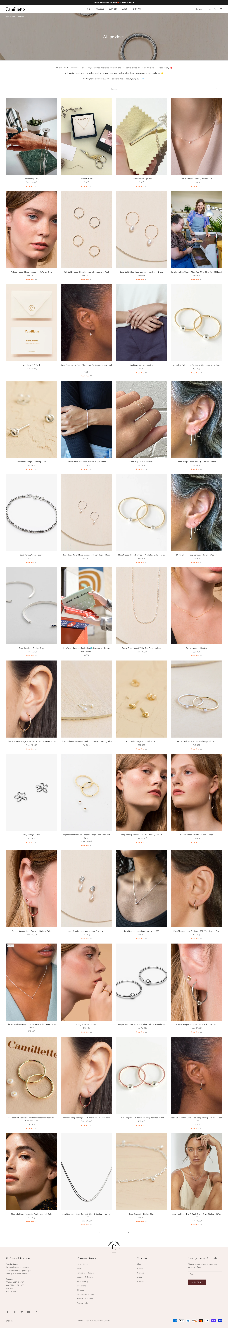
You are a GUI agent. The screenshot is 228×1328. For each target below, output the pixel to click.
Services (113, 9)
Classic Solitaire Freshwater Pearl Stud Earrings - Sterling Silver (86, 741)
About (125, 9)
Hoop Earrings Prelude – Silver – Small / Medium (141, 834)
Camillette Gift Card (31, 365)
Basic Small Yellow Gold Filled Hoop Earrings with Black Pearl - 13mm (196, 1119)
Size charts (81, 1285)
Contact (137, 9)
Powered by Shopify (102, 1320)
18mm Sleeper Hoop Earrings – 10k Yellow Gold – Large (141, 554)
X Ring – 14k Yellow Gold (86, 1024)
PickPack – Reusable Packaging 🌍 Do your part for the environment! (86, 650)
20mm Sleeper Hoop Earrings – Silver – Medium (196, 554)
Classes (100, 9)
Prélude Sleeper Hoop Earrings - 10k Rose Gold (31, 931)
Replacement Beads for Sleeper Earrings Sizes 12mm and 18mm (86, 836)
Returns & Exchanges (85, 1272)
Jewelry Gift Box (86, 178)
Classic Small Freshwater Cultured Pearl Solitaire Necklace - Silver (31, 1026)
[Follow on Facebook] (7, 1312)
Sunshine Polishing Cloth (141, 178)
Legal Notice (82, 1264)
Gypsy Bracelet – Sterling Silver (141, 1214)
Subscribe (197, 1282)
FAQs (79, 1268)
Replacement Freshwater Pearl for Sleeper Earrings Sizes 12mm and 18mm (31, 1119)
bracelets (113, 67)
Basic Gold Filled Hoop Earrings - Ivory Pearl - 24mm (141, 272)
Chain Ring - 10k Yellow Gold (142, 461)
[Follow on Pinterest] (21, 1312)
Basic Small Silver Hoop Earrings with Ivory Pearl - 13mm (86, 554)
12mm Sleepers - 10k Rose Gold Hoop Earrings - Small (141, 1117)
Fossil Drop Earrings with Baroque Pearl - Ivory (86, 931)
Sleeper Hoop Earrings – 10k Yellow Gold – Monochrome (31, 741)
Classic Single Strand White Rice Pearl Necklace (142, 648)
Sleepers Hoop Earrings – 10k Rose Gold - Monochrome (86, 1117)
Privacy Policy (82, 1303)
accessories (126, 67)
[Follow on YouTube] (28, 1312)
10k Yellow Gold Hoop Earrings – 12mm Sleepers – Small (197, 365)
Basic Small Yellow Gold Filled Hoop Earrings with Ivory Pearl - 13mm (86, 367)
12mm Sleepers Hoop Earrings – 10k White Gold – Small (196, 931)
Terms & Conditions (85, 1298)
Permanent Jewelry (31, 178)
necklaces (105, 67)
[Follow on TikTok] (36, 1312)
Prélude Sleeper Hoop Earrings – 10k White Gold (196, 1024)
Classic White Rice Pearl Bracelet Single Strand (86, 461)
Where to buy (82, 1281)
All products (22, 16)
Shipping (80, 1290)
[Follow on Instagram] (14, 1312)
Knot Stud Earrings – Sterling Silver (31, 461)
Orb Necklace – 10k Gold (196, 648)
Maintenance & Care (85, 1294)
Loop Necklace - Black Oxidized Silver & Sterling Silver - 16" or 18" (86, 1215)
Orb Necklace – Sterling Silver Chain (196, 178)
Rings (90, 67)
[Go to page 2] (128, 1232)
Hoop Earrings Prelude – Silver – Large (196, 834)
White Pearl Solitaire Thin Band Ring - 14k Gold (196, 741)
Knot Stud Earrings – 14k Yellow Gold (141, 741)
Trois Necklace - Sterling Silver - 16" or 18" (141, 931)
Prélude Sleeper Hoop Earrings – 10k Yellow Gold (31, 272)
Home (7, 16)
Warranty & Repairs (85, 1277)
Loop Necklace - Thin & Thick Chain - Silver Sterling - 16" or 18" (196, 1215)
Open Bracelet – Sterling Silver (31, 648)
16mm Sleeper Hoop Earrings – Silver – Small (196, 461)
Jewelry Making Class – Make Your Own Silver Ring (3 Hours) (196, 272)
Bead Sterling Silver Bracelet (31, 554)
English (199, 9)
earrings (96, 67)
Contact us (112, 78)
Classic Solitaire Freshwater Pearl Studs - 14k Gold (31, 1214)
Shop (89, 9)
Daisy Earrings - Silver (31, 834)
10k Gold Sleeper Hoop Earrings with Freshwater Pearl (86, 272)
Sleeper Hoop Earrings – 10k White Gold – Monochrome (141, 1024)
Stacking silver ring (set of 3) (141, 365)
